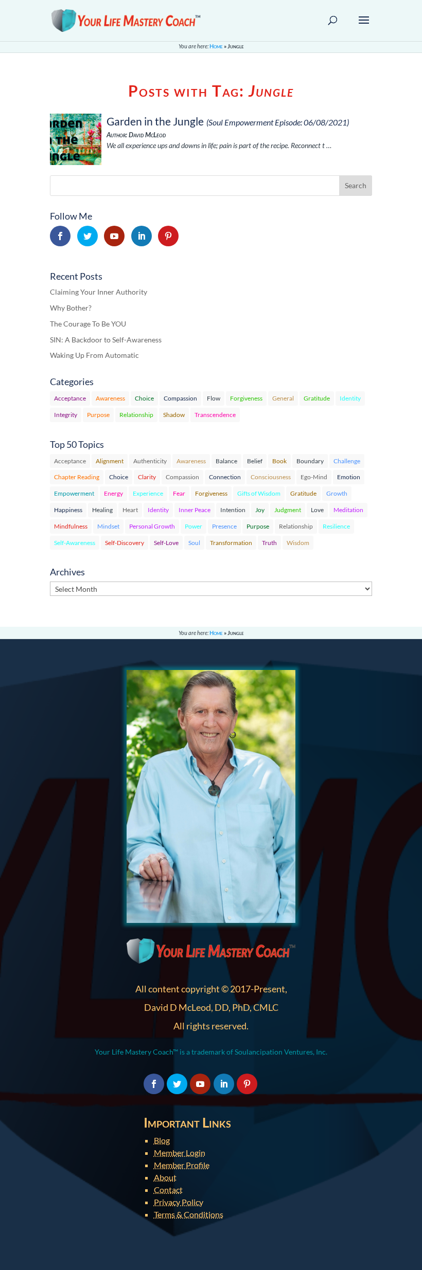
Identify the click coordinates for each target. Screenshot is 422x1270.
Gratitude (317, 398)
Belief (254, 461)
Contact (168, 1189)
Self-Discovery (124, 543)
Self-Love (166, 543)
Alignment (110, 461)
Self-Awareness (74, 543)
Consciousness (271, 477)
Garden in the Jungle (155, 121)
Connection (225, 477)
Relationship (136, 415)
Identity (350, 398)
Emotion (348, 477)
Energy (113, 493)
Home (216, 46)
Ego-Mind (314, 477)
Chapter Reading (76, 477)
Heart (130, 510)
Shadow (174, 415)
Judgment (287, 510)
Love (317, 510)
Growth (336, 493)
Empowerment (74, 493)
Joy (260, 510)
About (165, 1177)
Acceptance (70, 398)
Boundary (310, 461)
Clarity (147, 477)
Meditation (348, 510)
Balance (226, 461)
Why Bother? (71, 307)
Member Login (179, 1152)
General (283, 398)
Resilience (336, 526)
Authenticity (150, 461)
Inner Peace (194, 510)
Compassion (180, 398)
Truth (269, 543)
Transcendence (215, 415)
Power (193, 526)
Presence (224, 526)
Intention (232, 510)
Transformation (231, 543)
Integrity (65, 415)
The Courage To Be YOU (88, 323)
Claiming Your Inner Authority (98, 291)
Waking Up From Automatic (94, 355)
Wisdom (298, 543)
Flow (213, 398)
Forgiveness (246, 398)
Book (279, 461)
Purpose (98, 415)
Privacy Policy (178, 1202)
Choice (144, 398)
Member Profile (181, 1165)
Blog (162, 1140)
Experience (148, 493)
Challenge (346, 461)
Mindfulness (70, 526)
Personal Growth (152, 526)
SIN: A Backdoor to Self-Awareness (106, 339)
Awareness (110, 398)
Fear (179, 493)
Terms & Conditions (188, 1214)
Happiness (68, 510)
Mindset (108, 526)
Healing (102, 510)
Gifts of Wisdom (258, 493)
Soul (194, 543)
